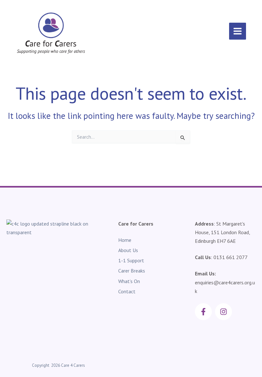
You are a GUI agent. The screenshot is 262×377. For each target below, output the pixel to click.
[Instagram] (223, 311)
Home (124, 240)
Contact (126, 291)
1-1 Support (131, 260)
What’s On (129, 281)
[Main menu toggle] (237, 31)
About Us (128, 250)
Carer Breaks (131, 270)
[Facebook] (203, 311)
